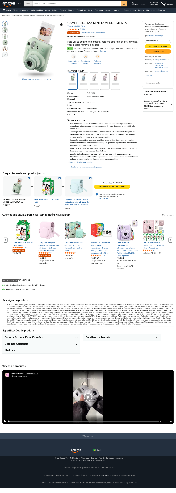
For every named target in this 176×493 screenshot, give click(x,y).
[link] (48, 186)
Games (63, 10)
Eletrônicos (81, 10)
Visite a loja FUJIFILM (76, 26)
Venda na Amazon (20, 10)
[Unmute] (171, 421)
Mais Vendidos (37, 10)
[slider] (83, 421)
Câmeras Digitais (40, 15)
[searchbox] (77, 3)
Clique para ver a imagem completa (36, 79)
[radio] (4, 23)
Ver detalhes (103, 198)
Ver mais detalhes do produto (81, 162)
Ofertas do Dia (51, 10)
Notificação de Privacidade (79, 458)
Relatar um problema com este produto (86, 167)
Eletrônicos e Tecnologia (11, 15)
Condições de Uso (61, 458)
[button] (6, 10)
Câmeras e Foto (27, 15)
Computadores (130, 10)
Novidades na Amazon (155, 10)
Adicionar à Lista (153, 83)
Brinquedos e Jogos (103, 10)
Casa (90, 10)
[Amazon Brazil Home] (76, 451)
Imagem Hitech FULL (162, 60)
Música (71, 10)
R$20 (70, 48)
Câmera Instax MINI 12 (20, 376)
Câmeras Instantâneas (56, 15)
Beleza (141, 10)
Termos (103, 51)
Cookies (94, 458)
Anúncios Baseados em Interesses (111, 458)
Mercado (117, 10)
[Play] (4, 421)
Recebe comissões (31, 374)
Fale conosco (106, 475)
